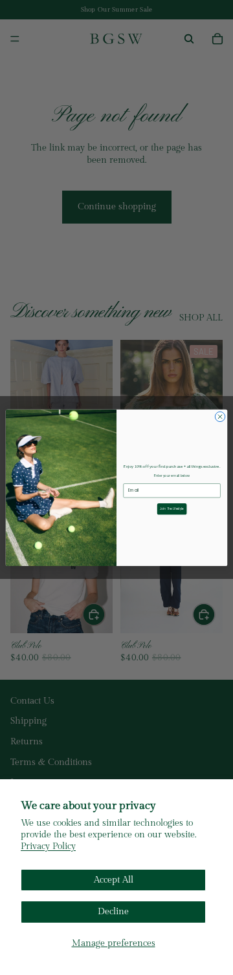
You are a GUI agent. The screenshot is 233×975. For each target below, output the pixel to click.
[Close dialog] (220, 416)
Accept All (113, 880)
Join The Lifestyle (172, 509)
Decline (113, 912)
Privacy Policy (48, 846)
